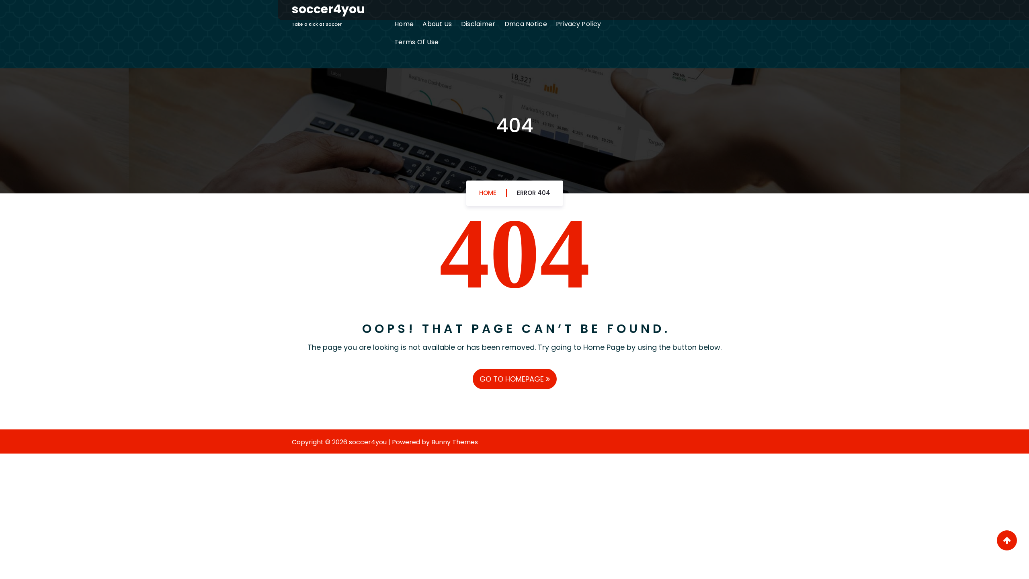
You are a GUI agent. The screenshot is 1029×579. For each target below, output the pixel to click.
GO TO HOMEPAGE (513, 379)
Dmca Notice (525, 24)
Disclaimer (478, 24)
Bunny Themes (454, 442)
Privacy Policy (578, 24)
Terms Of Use (416, 42)
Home (404, 24)
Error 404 (533, 193)
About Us (437, 24)
